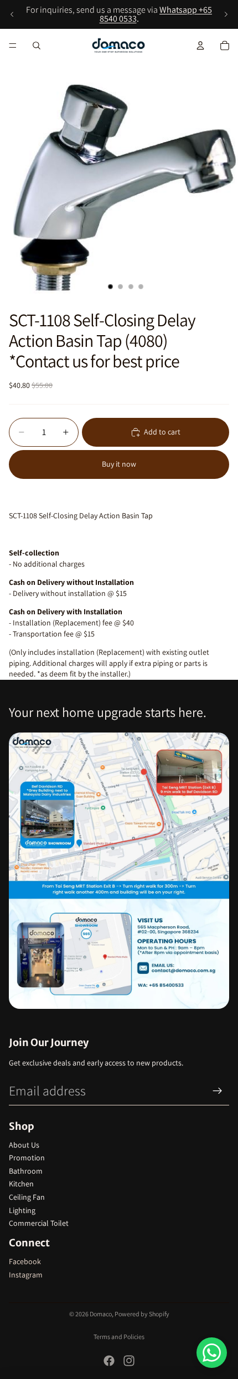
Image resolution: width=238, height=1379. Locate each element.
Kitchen (21, 1184)
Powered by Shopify (142, 1314)
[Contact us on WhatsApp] (211, 1352)
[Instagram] (129, 1360)
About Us (24, 1145)
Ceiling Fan (27, 1197)
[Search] (36, 45)
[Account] (200, 45)
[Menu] (12, 45)
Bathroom (26, 1171)
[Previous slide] (12, 14)
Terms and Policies (119, 1336)
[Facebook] (109, 1360)
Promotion (27, 1158)
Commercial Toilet (39, 1223)
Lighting (22, 1210)
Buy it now (119, 464)
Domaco (101, 1314)
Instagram (26, 1275)
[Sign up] (217, 1091)
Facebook (25, 1261)
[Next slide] (226, 14)
